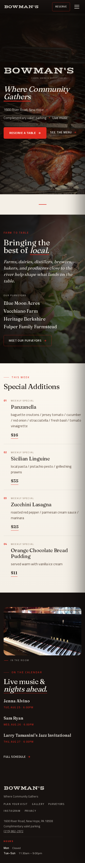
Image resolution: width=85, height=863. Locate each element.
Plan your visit (16, 804)
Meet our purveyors (27, 340)
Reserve (61, 6)
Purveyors (56, 804)
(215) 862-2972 (13, 831)
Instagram (12, 811)
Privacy (30, 811)
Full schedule (17, 756)
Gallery (38, 804)
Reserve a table (25, 133)
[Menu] (76, 6)
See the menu (63, 132)
